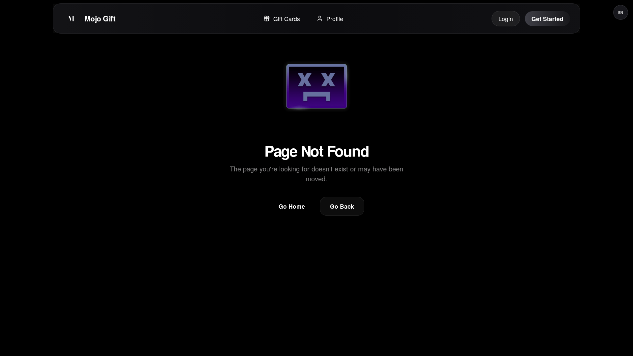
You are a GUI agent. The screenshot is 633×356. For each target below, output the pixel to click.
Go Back (342, 206)
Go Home (292, 206)
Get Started (547, 19)
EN (620, 12)
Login (505, 19)
